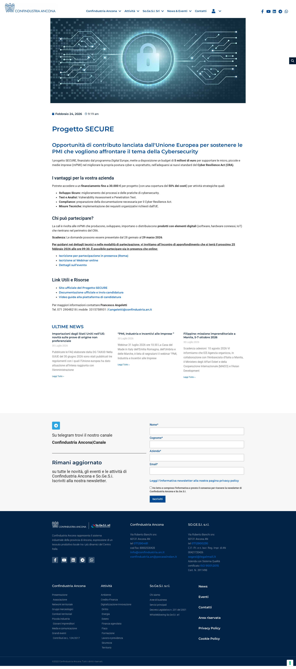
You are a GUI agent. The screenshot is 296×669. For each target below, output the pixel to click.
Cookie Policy (209, 639)
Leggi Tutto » (58, 376)
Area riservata (210, 618)
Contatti (205, 607)
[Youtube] (268, 11)
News (203, 586)
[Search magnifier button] (292, 60)
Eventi (203, 597)
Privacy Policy (209, 628)
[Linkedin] (274, 11)
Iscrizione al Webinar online (78, 260)
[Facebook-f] (262, 11)
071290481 (141, 543)
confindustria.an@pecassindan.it (153, 556)
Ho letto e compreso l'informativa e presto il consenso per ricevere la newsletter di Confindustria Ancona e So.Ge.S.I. (196, 490)
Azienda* (155, 451)
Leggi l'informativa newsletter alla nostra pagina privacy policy (194, 480)
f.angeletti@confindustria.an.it (130, 309)
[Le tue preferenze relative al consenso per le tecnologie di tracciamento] (290, 663)
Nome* (154, 424)
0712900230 (200, 543)
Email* (154, 464)
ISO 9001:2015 (209, 565)
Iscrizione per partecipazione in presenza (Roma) (93, 255)
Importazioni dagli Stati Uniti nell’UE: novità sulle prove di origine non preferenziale (78, 337)
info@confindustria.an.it (147, 552)
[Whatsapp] (286, 11)
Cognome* (156, 437)
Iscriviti (157, 499)
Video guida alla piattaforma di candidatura (90, 297)
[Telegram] (280, 11)
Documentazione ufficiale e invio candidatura (91, 292)
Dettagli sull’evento (73, 265)
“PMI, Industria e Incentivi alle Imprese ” (146, 333)
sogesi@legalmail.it (202, 556)
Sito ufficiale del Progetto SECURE (83, 287)
